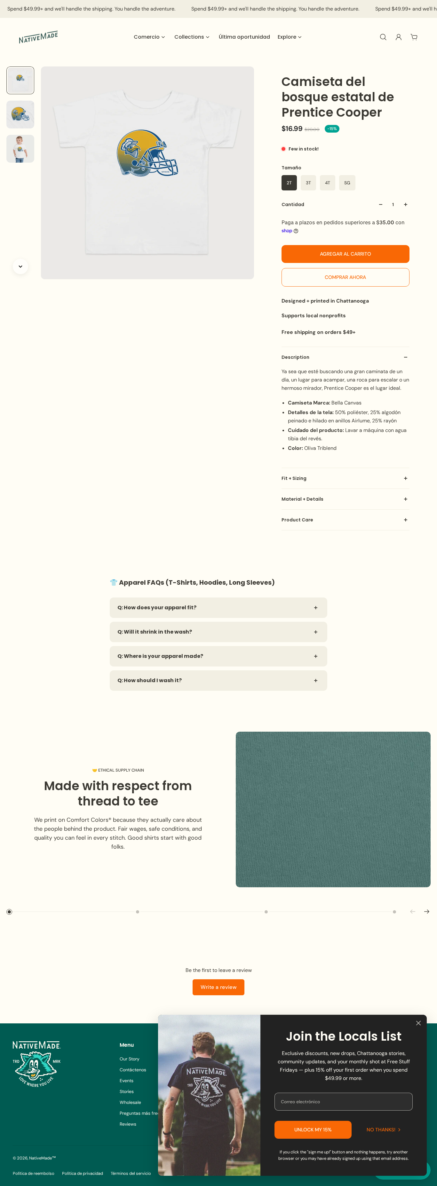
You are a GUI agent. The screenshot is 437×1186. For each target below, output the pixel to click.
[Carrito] (414, 37)
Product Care (297, 520)
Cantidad (293, 204)
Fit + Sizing (294, 478)
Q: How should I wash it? (149, 680)
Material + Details (302, 499)
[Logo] (38, 37)
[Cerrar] (418, 1023)
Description (295, 357)
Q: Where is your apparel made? (160, 656)
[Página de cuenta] (398, 37)
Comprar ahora (345, 277)
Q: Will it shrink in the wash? (154, 631)
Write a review (219, 987)
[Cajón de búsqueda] (383, 37)
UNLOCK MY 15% (313, 1130)
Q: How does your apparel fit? (156, 607)
